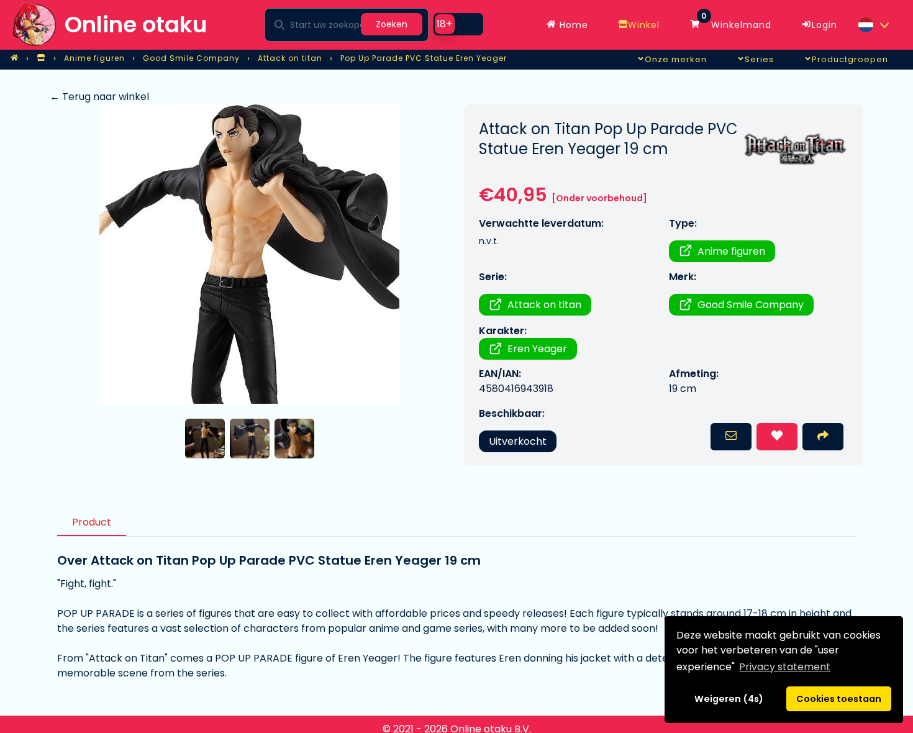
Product (91, 522)
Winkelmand (736, 21)
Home (572, 25)
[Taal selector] (873, 24)
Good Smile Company (750, 305)
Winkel (644, 25)
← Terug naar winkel (99, 96)
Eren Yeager (537, 349)
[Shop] (41, 58)
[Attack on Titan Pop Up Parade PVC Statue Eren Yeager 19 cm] (249, 254)
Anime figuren (731, 251)
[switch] (458, 24)
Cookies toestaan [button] (838, 699)
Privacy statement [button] (784, 667)
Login (824, 25)
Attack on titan (544, 305)
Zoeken (391, 24)
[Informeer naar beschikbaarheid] (731, 436)
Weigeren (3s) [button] (729, 699)
